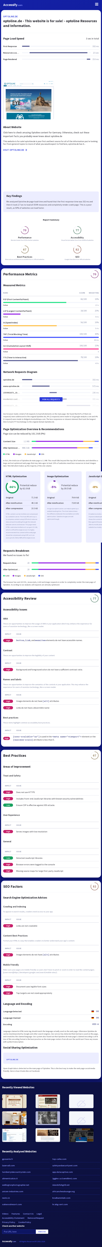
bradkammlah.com (61, 1198)
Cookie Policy (24, 1222)
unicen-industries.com (12, 1191)
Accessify (12, 5)
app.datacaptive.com (62, 1172)
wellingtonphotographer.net (15, 1185)
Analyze (42, 1231)
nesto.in (6, 1198)
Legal (39, 1213)
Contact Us (28, 1213)
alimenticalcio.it (10, 1178)
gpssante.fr (7, 1159)
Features (16, 1213)
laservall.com (8, 1165)
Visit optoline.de (13, 149)
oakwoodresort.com (12, 1204)
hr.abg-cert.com (60, 1204)
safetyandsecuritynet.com (64, 1165)
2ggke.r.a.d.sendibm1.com (64, 1178)
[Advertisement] (51, 72)
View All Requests (51, 399)
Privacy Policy (8, 1222)
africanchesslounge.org (63, 1191)
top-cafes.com (59, 1159)
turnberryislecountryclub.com (16, 1172)
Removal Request (36, 1218)
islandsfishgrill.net (61, 1185)
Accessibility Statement (13, 1218)
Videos (5, 1213)
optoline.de (10, 16)
